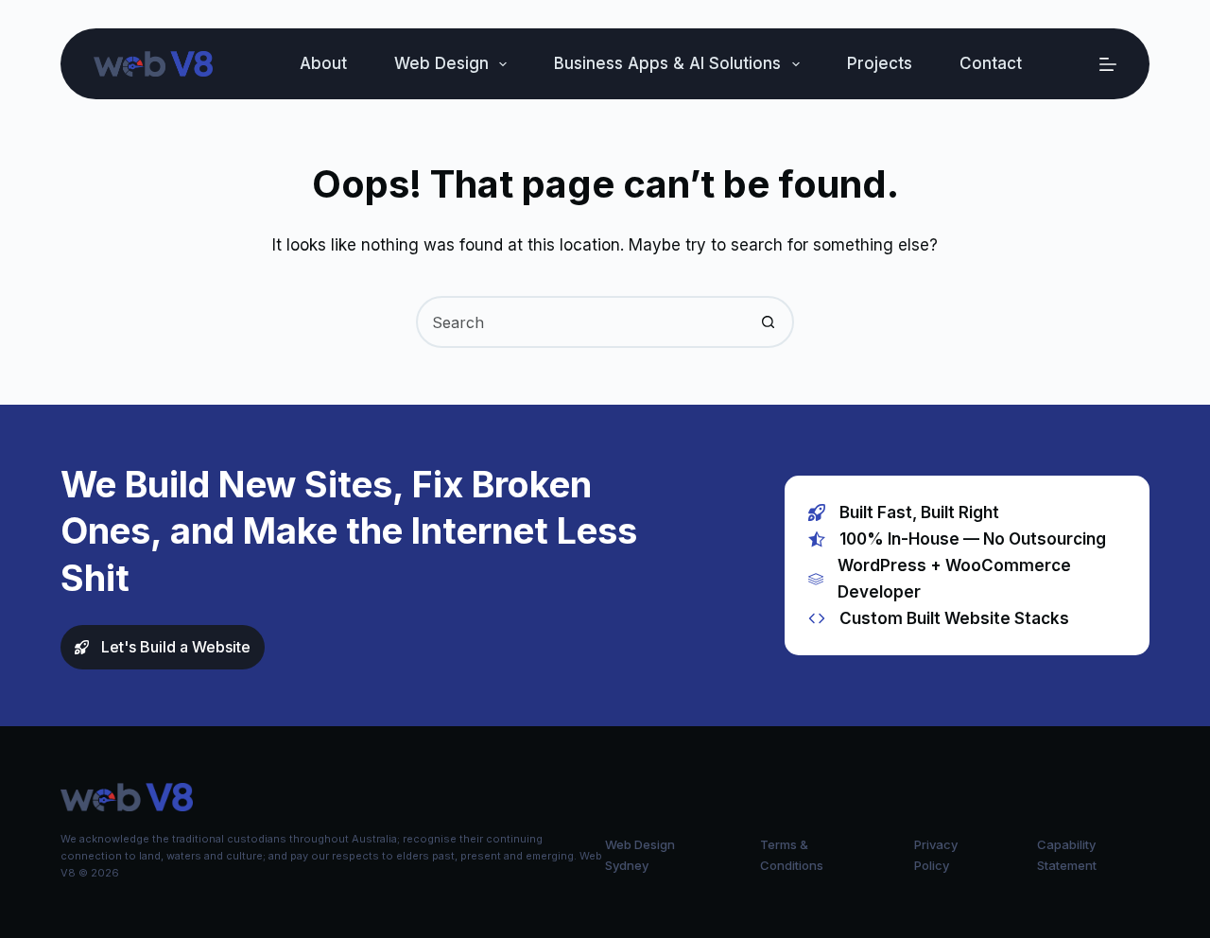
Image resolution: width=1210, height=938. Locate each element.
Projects (879, 63)
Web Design (441, 63)
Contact (990, 63)
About (323, 63)
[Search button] (768, 322)
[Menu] (1107, 64)
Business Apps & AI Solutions (667, 63)
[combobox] (581, 322)
